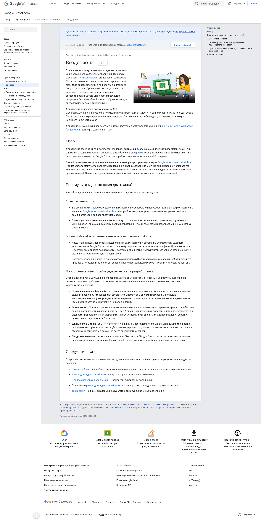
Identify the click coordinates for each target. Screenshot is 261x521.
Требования (78, 390)
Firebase (110, 502)
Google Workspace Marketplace (175, 162)
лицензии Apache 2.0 (69, 407)
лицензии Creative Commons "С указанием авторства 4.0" (150, 404)
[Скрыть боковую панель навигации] (36, 516)
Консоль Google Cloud (127, 480)
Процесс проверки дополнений (90, 380)
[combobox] (208, 3)
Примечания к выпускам (56, 480)
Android (82, 502)
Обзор (7, 19)
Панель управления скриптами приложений (138, 475)
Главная (52, 3)
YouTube (193, 485)
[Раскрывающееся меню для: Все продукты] (104, 3)
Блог (191, 470)
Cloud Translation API (137, 45)
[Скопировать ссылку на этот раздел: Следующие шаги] (99, 352)
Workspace (30, 4)
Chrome (96, 502)
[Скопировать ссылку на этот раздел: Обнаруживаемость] (97, 201)
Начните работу (80, 369)
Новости (193, 475)
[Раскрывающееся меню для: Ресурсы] (123, 3)
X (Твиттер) (194, 480)
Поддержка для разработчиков (60, 485)
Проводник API (123, 485)
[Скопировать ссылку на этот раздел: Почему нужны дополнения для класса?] (136, 185)
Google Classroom (71, 3)
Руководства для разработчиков (90, 374)
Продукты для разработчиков (59, 475)
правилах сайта (116, 407)
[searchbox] (20, 29)
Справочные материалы (47, 19)
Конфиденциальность (82, 514)
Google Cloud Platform (130, 502)
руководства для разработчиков (104, 385)
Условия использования (56, 490)
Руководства (23, 19)
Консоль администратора (129, 470)
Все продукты (94, 3)
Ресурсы (115, 3)
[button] (19, 63)
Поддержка (72, 19)
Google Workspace (85, 55)
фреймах (139, 152)
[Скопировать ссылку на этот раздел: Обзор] (80, 141)
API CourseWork (88, 77)
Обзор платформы (53, 470)
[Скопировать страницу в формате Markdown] (100, 62)
